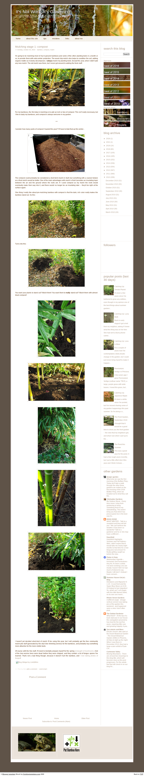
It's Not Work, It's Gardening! (43, 11)
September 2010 (112, 191)
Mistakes (56, 39)
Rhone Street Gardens (115, 598)
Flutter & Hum (112, 557)
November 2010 (112, 184)
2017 (108, 153)
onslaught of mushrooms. (84, 651)
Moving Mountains (114, 654)
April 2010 (110, 209)
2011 (108, 174)
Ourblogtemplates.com (31, 774)
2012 (108, 170)
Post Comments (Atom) (61, 721)
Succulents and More (115, 630)
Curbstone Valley (113, 652)
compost (46, 50)
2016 (108, 156)
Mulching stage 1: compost (31, 46)
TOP (141, 774)
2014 (108, 163)
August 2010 (111, 195)
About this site (32, 39)
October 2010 (111, 188)
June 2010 (110, 202)
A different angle (113, 600)
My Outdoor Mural (114, 501)
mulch (52, 50)
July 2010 (110, 198)
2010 (108, 177)
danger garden (112, 477)
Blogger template (8, 774)
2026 (108, 139)
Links (67, 39)
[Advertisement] (116, 228)
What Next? (111, 616)
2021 (108, 142)
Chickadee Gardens (114, 499)
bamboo (40, 50)
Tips (44, 39)
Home (18, 39)
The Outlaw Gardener (115, 614)
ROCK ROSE (112, 519)
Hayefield (110, 537)
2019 (108, 146)
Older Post (85, 718)
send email (43, 669)
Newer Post (27, 718)
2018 (108, 149)
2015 (108, 160)
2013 (108, 167)
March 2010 (110, 212)
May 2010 (110, 205)
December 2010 (112, 181)
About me (79, 39)
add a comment (32, 669)
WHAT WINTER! (113, 521)
